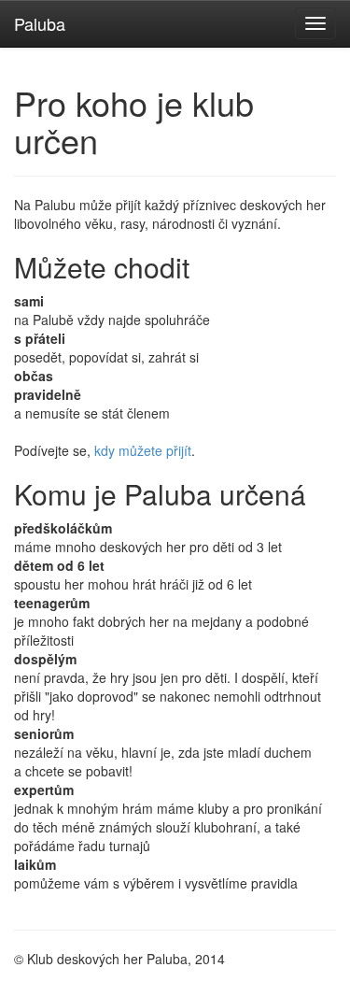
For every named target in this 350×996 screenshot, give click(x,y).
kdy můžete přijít (142, 450)
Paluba (39, 23)
